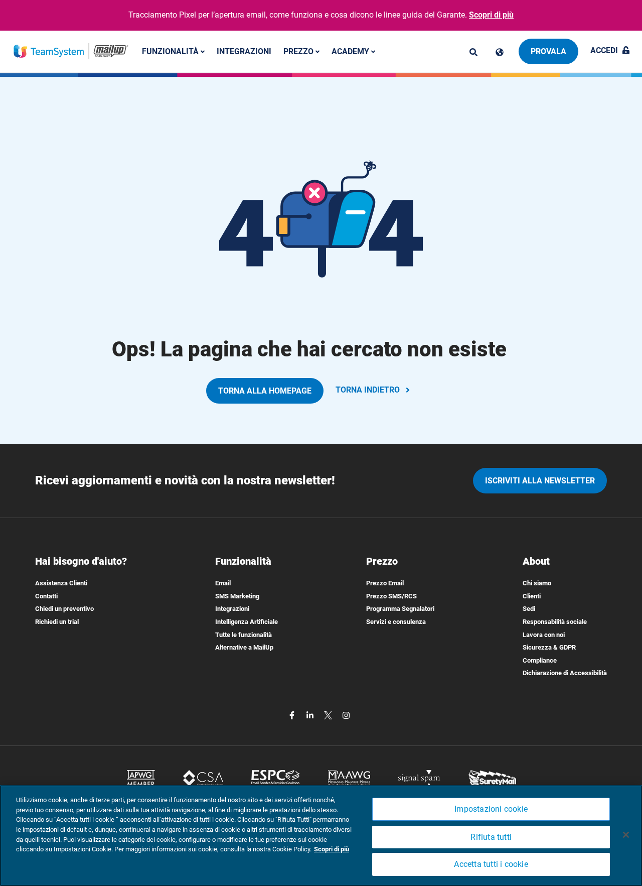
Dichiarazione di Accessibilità (565, 673)
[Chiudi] (626, 835)
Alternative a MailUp (244, 647)
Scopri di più (491, 15)
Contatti (46, 596)
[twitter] (329, 714)
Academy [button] (351, 51)
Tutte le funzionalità (243, 635)
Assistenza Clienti (61, 583)
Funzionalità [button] (171, 51)
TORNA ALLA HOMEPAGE (264, 391)
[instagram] (346, 714)
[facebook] (293, 714)
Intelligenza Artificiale (246, 621)
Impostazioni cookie (491, 809)
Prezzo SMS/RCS (391, 596)
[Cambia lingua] (500, 52)
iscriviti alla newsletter (540, 480)
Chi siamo (537, 583)
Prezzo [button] (299, 51)
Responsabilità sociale (555, 621)
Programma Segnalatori (400, 608)
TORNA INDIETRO (368, 390)
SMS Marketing (237, 596)
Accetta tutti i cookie (491, 864)
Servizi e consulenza (396, 621)
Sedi (529, 608)
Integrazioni (244, 51)
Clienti (532, 596)
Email (223, 583)
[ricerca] (473, 52)
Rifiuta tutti (491, 837)
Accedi (604, 50)
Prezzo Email (385, 583)
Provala (548, 51)
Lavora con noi (544, 635)
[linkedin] (311, 714)
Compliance (540, 660)
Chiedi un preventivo (64, 608)
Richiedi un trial (57, 621)
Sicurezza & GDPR (549, 647)
